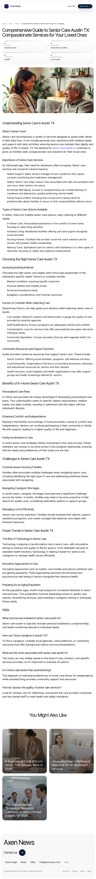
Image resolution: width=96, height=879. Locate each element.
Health (17, 24)
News (11, 24)
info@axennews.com (49, 862)
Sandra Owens (10, 48)
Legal (89, 871)
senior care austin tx (64, 148)
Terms (82, 871)
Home (4, 24)
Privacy (75, 871)
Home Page (11, 862)
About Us (66, 871)
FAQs (32, 862)
